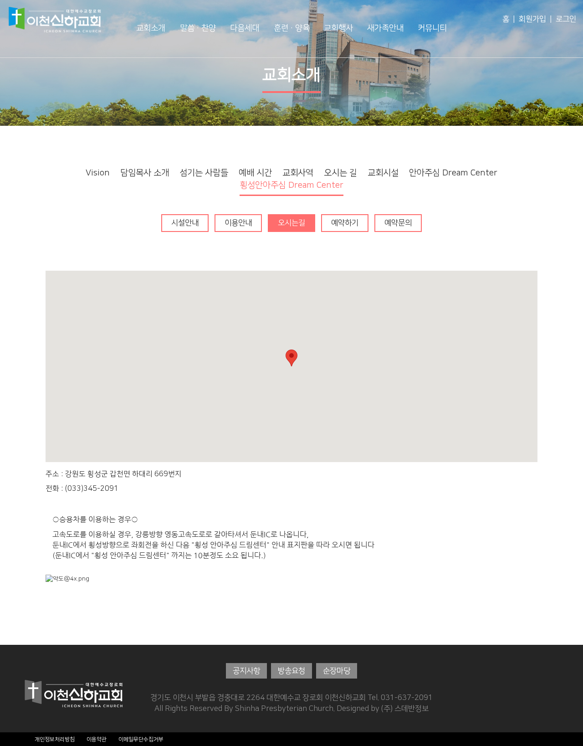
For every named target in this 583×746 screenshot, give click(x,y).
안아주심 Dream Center (453, 173)
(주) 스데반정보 (405, 709)
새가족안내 (385, 28)
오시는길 (291, 223)
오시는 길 (340, 173)
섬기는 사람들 (203, 173)
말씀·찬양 (198, 28)
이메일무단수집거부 (141, 739)
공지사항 (246, 671)
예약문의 (398, 223)
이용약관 (97, 739)
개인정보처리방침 (55, 739)
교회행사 (338, 28)
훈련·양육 (292, 28)
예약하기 (344, 223)
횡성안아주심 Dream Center (291, 185)
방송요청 (291, 671)
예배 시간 (255, 173)
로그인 (566, 19)
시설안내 (185, 223)
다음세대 (244, 28)
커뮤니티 (432, 28)
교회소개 (150, 28)
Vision (98, 173)
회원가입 (532, 19)
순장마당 (336, 671)
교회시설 (383, 173)
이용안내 (238, 223)
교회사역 (297, 173)
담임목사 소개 (144, 173)
